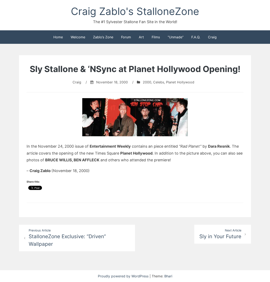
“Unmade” (176, 37)
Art (141, 37)
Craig (212, 37)
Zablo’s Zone (103, 37)
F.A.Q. (195, 37)
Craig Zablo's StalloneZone (135, 11)
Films (156, 37)
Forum (126, 37)
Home (58, 37)
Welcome (78, 37)
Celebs (158, 82)
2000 (147, 82)
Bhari (168, 276)
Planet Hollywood (180, 82)
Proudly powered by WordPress (124, 276)
